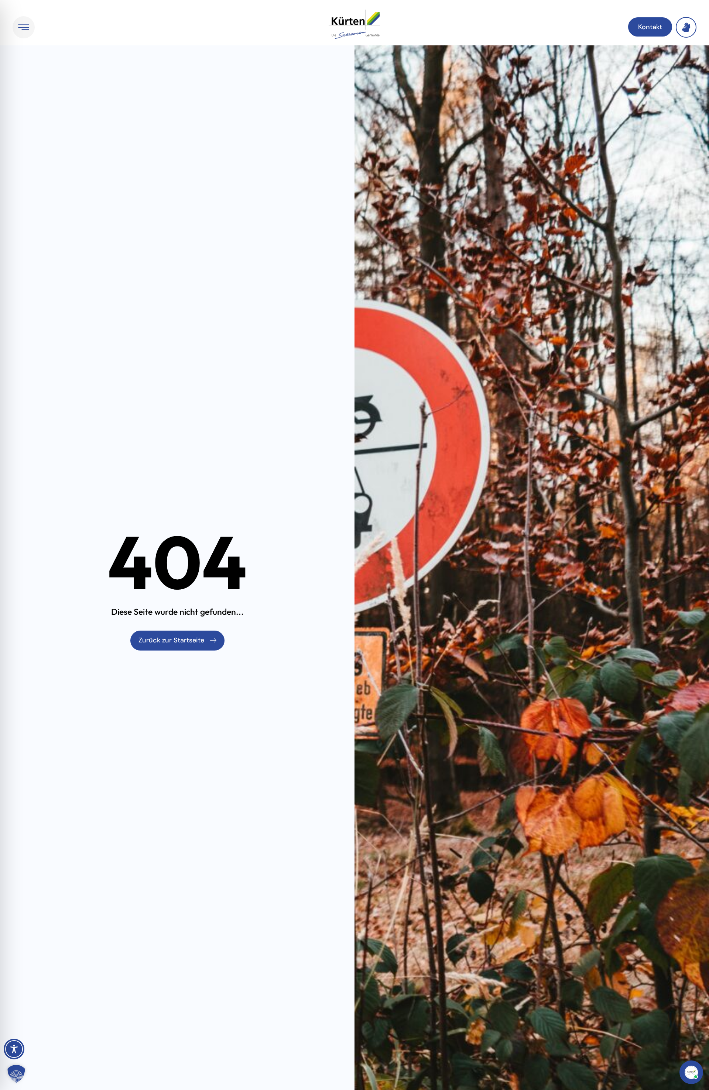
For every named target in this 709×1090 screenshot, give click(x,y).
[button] (16, 1074)
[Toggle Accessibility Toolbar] (14, 1049)
